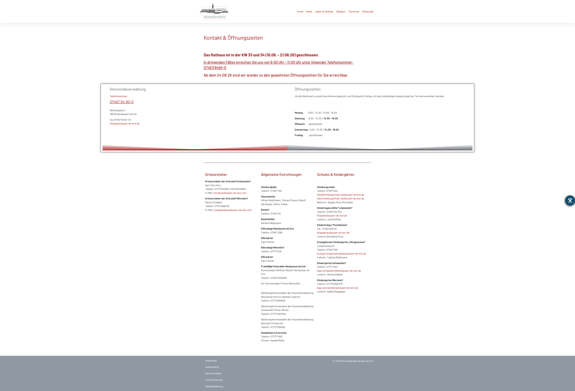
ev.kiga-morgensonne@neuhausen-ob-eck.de (341, 253)
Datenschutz (212, 366)
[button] (309, 11)
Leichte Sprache (214, 379)
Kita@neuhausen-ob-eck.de (332, 215)
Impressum (211, 360)
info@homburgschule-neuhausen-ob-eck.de (340, 194)
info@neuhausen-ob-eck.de (124, 123)
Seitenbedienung (214, 386)
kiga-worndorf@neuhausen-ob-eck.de (337, 287)
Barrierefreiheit (213, 373)
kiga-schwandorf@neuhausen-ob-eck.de (339, 270)
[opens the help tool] (570, 200)
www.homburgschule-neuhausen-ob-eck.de (340, 198)
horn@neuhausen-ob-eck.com (229, 192)
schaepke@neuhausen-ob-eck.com (232, 209)
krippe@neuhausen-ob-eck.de (333, 232)
